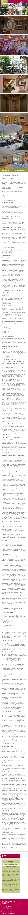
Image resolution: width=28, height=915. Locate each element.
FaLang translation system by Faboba (6, 849)
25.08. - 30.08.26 (11, 862)
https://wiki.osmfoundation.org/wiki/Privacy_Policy (12, 788)
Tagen (20, 7)
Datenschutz (12, 913)
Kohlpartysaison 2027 (23, 11)
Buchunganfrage (5, 170)
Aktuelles (21, 10)
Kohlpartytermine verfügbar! (11, 866)
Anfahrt (20, 14)
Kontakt (3, 913)
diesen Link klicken (7, 805)
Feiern (20, 8)
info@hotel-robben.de (9, 336)
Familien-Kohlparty (12, 859)
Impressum (7, 913)
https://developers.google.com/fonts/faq (12, 757)
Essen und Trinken (23, 4)
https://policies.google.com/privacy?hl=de (10, 760)
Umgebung (21, 13)
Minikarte (6, 887)
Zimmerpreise (22, 2)
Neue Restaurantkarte (12, 864)
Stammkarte (21, 5)
